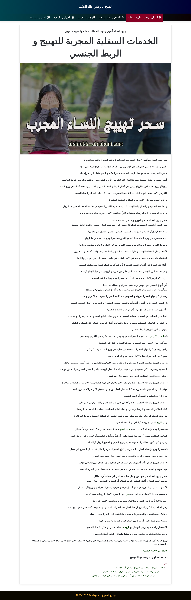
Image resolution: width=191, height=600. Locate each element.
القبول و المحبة (63, 17)
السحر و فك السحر (110, 17)
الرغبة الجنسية (99, 278)
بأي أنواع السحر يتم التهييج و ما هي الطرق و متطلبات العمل (130, 571)
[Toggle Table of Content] (165, 564)
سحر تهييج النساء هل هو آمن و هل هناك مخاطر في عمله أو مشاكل (123, 575)
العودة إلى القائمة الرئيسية (155, 550)
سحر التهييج (125, 429)
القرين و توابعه (38, 17)
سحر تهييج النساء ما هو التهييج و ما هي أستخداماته (139, 567)
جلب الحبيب (85, 17)
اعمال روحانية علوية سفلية (143, 17)
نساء (154, 160)
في (127, 494)
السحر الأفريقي (157, 336)
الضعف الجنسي (100, 258)
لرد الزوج (161, 422)
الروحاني (125, 527)
